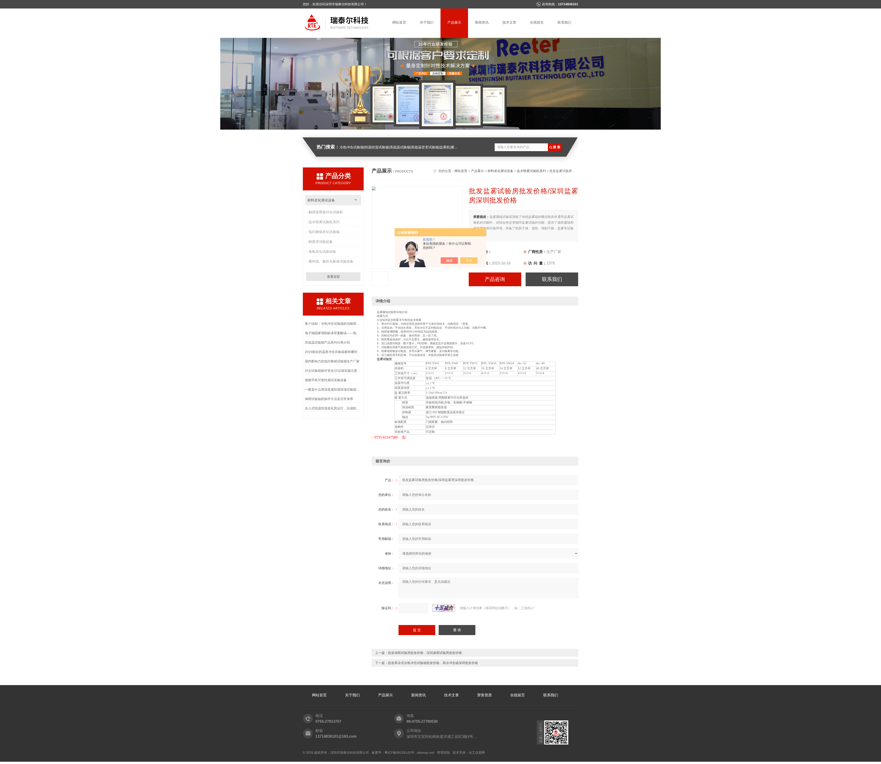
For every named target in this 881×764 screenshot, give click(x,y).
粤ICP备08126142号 (399, 752)
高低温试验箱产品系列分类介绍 (327, 342)
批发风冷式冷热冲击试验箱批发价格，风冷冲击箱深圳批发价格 (433, 663)
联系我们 (564, 22)
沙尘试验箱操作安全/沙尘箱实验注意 (331, 370)
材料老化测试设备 (321, 200)
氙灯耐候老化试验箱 (324, 232)
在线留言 (537, 22)
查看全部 (333, 276)
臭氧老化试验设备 (322, 251)
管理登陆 (443, 752)
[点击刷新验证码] (443, 608)
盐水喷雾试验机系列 (324, 222)
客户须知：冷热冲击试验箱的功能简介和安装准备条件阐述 (333, 323)
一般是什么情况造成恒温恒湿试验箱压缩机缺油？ (333, 389)
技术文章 (509, 22)
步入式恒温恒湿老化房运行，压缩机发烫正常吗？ (333, 408)
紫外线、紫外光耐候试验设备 (331, 261)
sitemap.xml (425, 752)
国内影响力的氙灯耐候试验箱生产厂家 (332, 361)
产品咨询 (495, 279)
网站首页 (399, 22)
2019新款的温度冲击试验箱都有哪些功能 (333, 352)
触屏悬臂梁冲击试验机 (326, 212)
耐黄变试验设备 (321, 242)
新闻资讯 (482, 22)
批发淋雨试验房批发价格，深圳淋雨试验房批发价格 (425, 653)
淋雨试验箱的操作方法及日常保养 (329, 399)
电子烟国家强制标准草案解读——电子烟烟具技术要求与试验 (333, 333)
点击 (355, 200)
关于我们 (427, 22)
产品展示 (454, 22)
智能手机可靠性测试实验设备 (326, 380)
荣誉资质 (484, 695)
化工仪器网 (477, 752)
